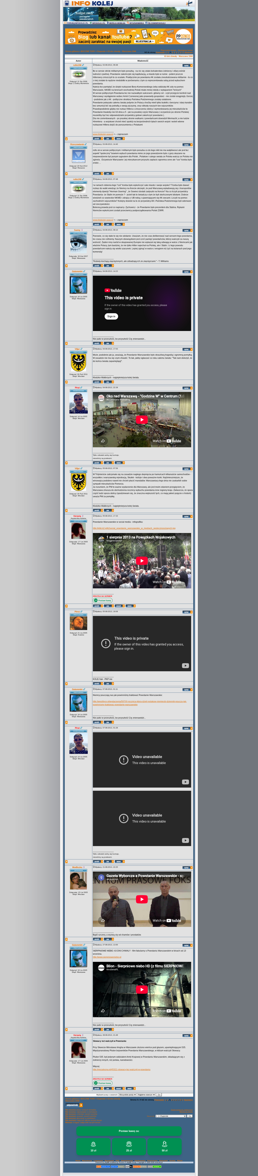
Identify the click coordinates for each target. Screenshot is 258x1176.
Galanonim (77, 271)
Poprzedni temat (168, 50)
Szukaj (172, 1161)
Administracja (127, 1161)
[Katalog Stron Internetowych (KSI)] (140, 1167)
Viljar (77, 349)
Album (180, 1161)
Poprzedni (160, 52)
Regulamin (109, 1161)
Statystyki (163, 1161)
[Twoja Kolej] (118, 1167)
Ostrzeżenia (152, 1161)
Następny (189, 52)
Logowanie (98, 1161)
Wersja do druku (186, 1112)
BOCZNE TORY (88, 51)
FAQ (117, 1161)
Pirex (77, 611)
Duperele (101, 51)
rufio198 (77, 65)
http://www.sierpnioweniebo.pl (107, 957)
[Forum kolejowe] (103, 1167)
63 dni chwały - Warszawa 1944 (122, 51)
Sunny (77, 230)
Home (77, 1161)
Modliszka (77, 867)
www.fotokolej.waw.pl (103, 134)
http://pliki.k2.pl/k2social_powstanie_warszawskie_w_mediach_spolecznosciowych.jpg (134, 528)
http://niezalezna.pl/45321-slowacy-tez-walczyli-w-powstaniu (121, 1069)
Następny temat (185, 50)
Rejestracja (87, 1161)
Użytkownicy (140, 1161)
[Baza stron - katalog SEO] (154, 1167)
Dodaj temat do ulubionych (182, 1110)
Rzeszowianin (77, 144)
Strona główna (72, 51)
